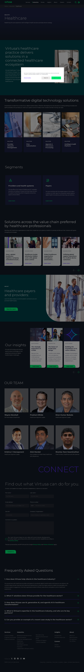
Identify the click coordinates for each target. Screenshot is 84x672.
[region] (42, 74)
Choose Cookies (27, 77)
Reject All (46, 77)
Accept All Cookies (56, 77)
